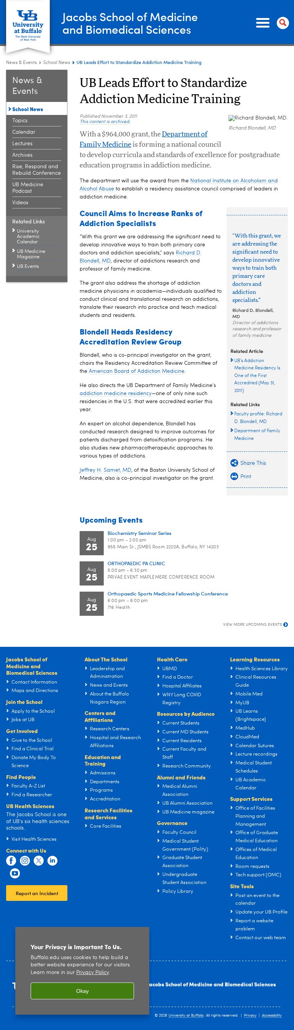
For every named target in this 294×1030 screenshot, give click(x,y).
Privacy (250, 1015)
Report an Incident (37, 893)
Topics (20, 120)
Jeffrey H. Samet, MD (105, 470)
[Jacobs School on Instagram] (25, 861)
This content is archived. (105, 122)
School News (56, 63)
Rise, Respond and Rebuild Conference (36, 170)
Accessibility (272, 1015)
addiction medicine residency (116, 393)
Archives (22, 155)
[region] (82, 971)
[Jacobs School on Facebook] (11, 861)
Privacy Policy (92, 973)
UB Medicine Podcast (27, 188)
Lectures (22, 143)
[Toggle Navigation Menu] (271, 23)
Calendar (23, 132)
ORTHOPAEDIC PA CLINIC (136, 563)
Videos (20, 202)
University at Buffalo (186, 1015)
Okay (82, 991)
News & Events (21, 63)
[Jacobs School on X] (39, 861)
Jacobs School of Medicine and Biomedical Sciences (211, 984)
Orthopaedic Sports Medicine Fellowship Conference (168, 593)
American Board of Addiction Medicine (137, 371)
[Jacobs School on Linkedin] (52, 861)
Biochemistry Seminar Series (140, 533)
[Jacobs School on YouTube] (15, 874)
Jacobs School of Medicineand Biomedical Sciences (130, 22)
